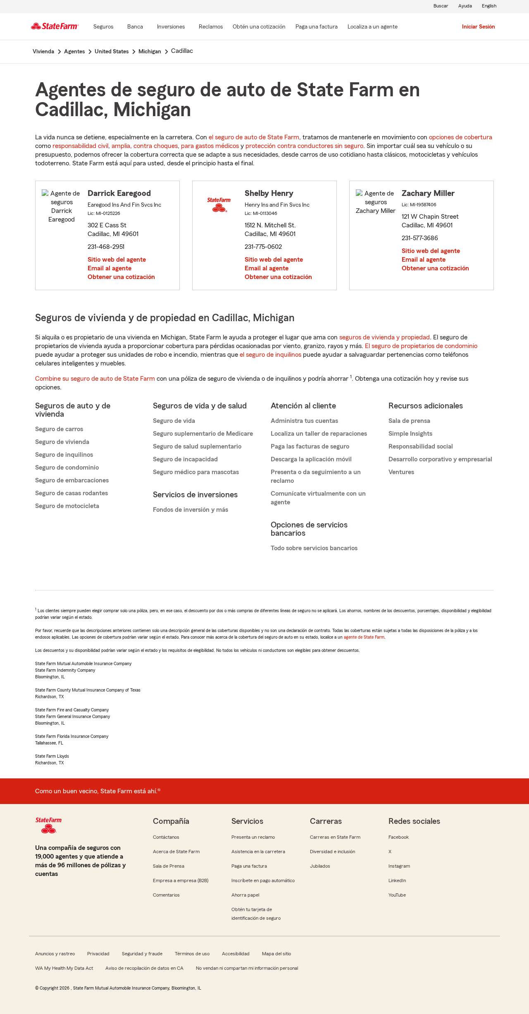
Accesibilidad (236, 953)
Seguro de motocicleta (67, 506)
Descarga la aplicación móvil (311, 459)
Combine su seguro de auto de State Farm (95, 378)
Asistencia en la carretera (258, 851)
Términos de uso (192, 953)
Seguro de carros (59, 429)
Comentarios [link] (166, 894)
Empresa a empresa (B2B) (180, 880)
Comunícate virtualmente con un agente (318, 498)
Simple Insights (410, 433)
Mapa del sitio (276, 953)
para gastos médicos (210, 146)
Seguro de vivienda (62, 442)
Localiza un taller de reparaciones (319, 433)
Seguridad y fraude (142, 953)
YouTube (397, 894)
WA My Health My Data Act (64, 968)
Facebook (398, 837)
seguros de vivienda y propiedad (384, 337)
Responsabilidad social (420, 446)
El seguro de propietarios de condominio (421, 346)
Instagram (399, 866)
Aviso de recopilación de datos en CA (144, 968)
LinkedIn (397, 880)
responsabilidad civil (80, 146)
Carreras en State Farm (335, 837)
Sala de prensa (409, 421)
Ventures (401, 472)
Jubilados (320, 866)
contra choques (155, 146)
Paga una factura (249, 866)
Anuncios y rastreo (55, 953)
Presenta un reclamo (253, 837)
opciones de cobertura (460, 137)
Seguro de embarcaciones (72, 480)
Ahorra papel (245, 894)
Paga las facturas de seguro (310, 446)
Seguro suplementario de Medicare (203, 433)
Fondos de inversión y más (190, 509)
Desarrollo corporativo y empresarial (440, 459)
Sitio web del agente (117, 259)
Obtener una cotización (121, 277)
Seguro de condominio (67, 467)
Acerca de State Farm (176, 851)
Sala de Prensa (168, 866)
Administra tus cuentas (304, 421)
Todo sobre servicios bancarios (314, 548)
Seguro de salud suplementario (197, 446)
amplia (121, 146)
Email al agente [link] (109, 268)
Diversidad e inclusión (332, 851)
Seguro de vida (174, 421)
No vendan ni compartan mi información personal (247, 968)
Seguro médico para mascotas (196, 472)
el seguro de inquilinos (270, 354)
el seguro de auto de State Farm (254, 137)
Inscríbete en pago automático (263, 880)
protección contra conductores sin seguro (304, 146)
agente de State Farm (364, 637)
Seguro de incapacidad (185, 459)
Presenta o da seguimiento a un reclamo (316, 476)
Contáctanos (166, 837)
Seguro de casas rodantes (71, 493)
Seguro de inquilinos (64, 454)
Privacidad (98, 953)
